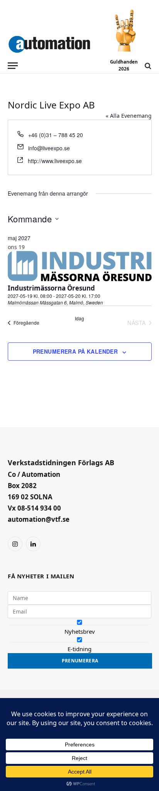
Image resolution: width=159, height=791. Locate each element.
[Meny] (13, 65)
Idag (79, 318)
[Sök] (147, 65)
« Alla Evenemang (129, 115)
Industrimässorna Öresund (51, 288)
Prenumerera (80, 660)
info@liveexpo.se (49, 148)
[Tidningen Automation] (49, 42)
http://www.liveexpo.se (55, 161)
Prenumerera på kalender (75, 351)
